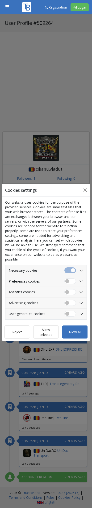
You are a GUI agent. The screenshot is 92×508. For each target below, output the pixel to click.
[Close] (85, 190)
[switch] (70, 281)
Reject (17, 332)
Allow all (75, 332)
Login (81, 7)
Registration (57, 7)
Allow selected (46, 332)
